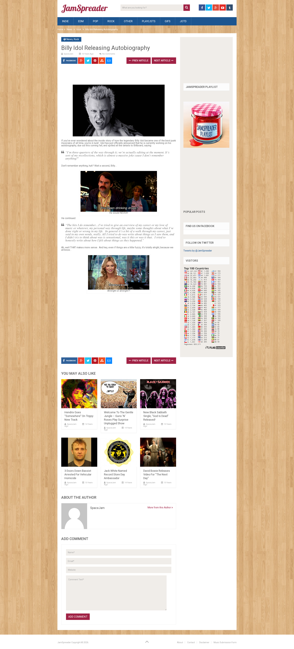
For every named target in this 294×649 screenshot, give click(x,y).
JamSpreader (64, 642)
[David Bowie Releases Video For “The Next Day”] (158, 452)
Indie (65, 21)
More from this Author (159, 507)
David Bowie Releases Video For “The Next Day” (156, 474)
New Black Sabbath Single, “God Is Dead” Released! (155, 416)
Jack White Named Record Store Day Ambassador (115, 474)
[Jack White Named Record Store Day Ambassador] (119, 452)
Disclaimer (204, 642)
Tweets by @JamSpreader (197, 250)
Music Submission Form (225, 642)
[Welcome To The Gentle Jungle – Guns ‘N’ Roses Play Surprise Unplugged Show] (119, 393)
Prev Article (140, 60)
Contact (191, 642)
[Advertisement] (117, 75)
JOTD (183, 21)
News (69, 29)
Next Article (162, 60)
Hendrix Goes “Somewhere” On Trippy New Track (78, 416)
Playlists (148, 21)
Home (60, 29)
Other (128, 21)
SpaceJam (68, 54)
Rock (111, 21)
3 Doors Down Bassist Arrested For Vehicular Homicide (77, 474)
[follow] (206, 146)
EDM (81, 21)
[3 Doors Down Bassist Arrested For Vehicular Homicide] (79, 452)
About (180, 642)
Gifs (167, 21)
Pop (95, 21)
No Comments (108, 54)
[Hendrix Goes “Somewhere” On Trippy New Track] (79, 393)
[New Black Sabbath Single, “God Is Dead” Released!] (158, 393)
